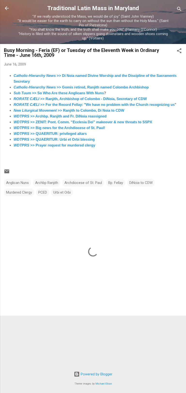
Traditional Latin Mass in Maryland (93, 8)
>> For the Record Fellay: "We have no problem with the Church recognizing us (94, 104)
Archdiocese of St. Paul (83, 183)
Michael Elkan (103, 383)
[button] (179, 51)
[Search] (179, 9)
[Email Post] (7, 173)
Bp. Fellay (115, 183)
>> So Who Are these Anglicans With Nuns (59, 93)
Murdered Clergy (19, 192)
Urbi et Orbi (62, 192)
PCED (42, 192)
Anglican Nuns (17, 183)
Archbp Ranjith (46, 183)
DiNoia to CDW (141, 183)
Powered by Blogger (96, 374)
